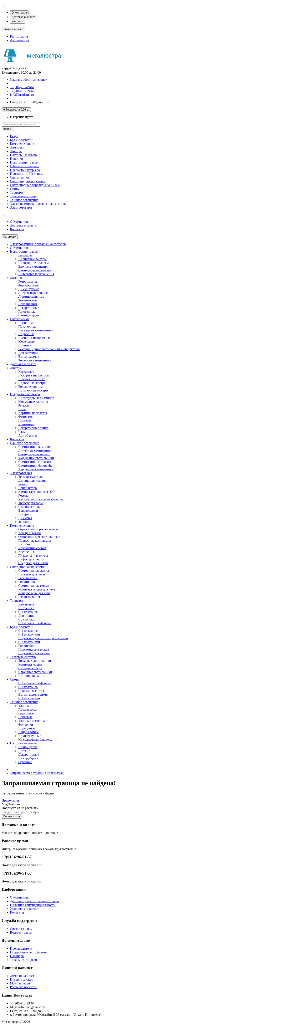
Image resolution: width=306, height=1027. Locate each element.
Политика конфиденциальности (33, 905)
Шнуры (23, 514)
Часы (22, 431)
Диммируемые (28, 289)
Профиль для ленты (32, 574)
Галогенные (26, 311)
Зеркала (23, 405)
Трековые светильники (34, 660)
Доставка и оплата (23, 17)
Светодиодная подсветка (27, 181)
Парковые (25, 717)
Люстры (16, 151)
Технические (27, 300)
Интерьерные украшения (36, 274)
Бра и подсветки (21, 140)
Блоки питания (29, 597)
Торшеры (16, 192)
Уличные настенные (32, 720)
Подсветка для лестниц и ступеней (43, 638)
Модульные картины (33, 401)
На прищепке (27, 747)
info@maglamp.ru (22, 94)
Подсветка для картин (34, 653)
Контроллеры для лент (34, 593)
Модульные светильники (36, 458)
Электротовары (21, 207)
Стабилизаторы (29, 506)
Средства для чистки (33, 563)
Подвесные (26, 334)
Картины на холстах (32, 413)
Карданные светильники (35, 469)
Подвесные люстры (32, 383)
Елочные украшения (32, 266)
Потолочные (27, 326)
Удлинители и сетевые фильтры (40, 499)
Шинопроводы (29, 675)
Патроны (24, 544)
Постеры (24, 420)
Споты (15, 188)
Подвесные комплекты (34, 540)
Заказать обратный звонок (28, 79)
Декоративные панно (33, 428)
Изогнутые (26, 604)
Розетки (24, 495)
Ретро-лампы (27, 281)
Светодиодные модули (34, 585)
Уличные (24, 705)
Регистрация (19, 36)
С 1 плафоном (28, 612)
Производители (21, 948)
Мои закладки (20, 983)
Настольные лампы (23, 155)
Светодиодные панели (34, 454)
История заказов (21, 979)
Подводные (26, 728)
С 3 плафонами (29, 642)
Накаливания (27, 304)
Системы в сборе (30, 668)
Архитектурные (29, 736)
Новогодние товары (24, 162)
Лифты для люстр (31, 559)
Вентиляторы (27, 488)
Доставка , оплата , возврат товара (34, 901)
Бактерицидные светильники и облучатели (49, 349)
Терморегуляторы (30, 476)
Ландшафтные (28, 732)
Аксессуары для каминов (36, 398)
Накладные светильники (35, 330)
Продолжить (11, 800)
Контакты (17, 21)
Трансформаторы (30, 503)
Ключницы (26, 424)
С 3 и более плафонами (34, 683)
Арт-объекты (27, 435)
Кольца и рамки (29, 533)
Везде (14, 136)
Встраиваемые (28, 356)
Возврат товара (21, 932)
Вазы (22, 409)
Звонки (23, 522)
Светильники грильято (34, 461)
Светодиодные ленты (33, 570)
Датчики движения (32, 480)
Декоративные (28, 308)
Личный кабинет (22, 976)
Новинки (16, 158)
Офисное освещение (24, 166)
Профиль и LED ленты (26, 173)
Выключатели (28, 510)
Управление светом (32, 548)
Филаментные (28, 285)
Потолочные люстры (33, 390)
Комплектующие (22, 143)
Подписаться (11, 816)
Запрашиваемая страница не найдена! (37, 773)
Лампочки (17, 147)
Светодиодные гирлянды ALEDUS (35, 185)
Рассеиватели (27, 578)
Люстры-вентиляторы (34, 375)
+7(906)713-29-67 (22, 87)
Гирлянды (25, 255)
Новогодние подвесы (33, 262)
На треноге (26, 608)
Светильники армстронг (35, 446)
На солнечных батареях (35, 739)
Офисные (25, 762)
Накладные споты (31, 690)
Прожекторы (27, 709)
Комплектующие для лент (36, 589)
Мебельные (26, 341)
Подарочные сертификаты (28, 952)
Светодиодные (28, 315)
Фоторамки (26, 416)
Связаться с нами (22, 928)
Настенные (26, 323)
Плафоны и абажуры (33, 555)
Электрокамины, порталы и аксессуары (38, 203)
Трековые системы (23, 196)
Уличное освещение (24, 200)
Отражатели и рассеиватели (38, 529)
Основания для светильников (39, 537)
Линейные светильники (35, 450)
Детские (24, 751)
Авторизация (19, 40)
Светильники (19, 177)
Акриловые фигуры (32, 259)
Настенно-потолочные (34, 338)
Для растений (28, 353)
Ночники (24, 345)
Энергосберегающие (33, 293)
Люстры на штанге (31, 379)
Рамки (22, 484)
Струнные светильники (35, 672)
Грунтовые (26, 713)
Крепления (26, 552)
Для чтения (26, 615)
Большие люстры (30, 386)
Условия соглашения (24, 908)
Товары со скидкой (23, 960)
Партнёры (17, 956)
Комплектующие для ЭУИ (37, 491)
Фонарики (25, 724)
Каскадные (26, 371)
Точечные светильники (34, 360)
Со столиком (27, 619)
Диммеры (25, 518)
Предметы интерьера (25, 170)
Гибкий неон (27, 582)
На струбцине (28, 758)
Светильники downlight (35, 465)
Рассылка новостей (23, 987)
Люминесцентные (31, 296)
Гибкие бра (26, 645)
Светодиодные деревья (34, 270)
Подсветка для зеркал (33, 649)
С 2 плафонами (29, 634)
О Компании (19, 12)
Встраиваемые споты (33, 694)
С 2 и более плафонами (34, 623)
